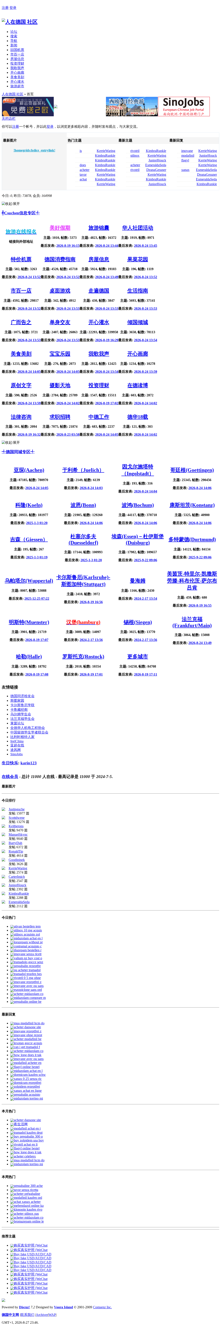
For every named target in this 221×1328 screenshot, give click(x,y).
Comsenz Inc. (102, 1307)
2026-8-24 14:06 (200, 488)
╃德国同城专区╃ (18, 452)
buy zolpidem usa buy (29, 1140)
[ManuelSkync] (3, 835)
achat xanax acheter (27, 1202)
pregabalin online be (27, 1001)
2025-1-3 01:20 (36, 523)
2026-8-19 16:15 (67, 245)
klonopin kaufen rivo (28, 1209)
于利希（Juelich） (83, 470)
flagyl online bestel (26, 1067)
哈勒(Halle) (29, 656)
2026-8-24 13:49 (106, 277)
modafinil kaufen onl (28, 1197)
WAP (52, 1315)
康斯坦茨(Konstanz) (192, 505)
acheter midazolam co (28, 994)
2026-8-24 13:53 (67, 308)
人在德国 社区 (12, 94)
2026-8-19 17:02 (106, 403)
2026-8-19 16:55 (200, 605)
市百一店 (17, 54)
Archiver (42, 1315)
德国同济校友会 (22, 696)
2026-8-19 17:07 (36, 640)
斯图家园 (17, 700)
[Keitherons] (3, 826)
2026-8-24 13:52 (29, 277)
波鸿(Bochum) (138, 505)
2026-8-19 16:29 (106, 340)
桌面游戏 (60, 290)
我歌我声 (17, 68)
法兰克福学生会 (22, 719)
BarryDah (15, 843)
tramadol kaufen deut (28, 1132)
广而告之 (21, 322)
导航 (13, 41)
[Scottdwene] (3, 818)
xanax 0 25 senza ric (28, 1079)
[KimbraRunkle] (3, 894)
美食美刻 (17, 77)
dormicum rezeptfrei (27, 1082)
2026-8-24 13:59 (145, 371)
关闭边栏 (9, 118)
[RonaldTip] (3, 852)
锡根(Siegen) (138, 622)
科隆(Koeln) (29, 505)
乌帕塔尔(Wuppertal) (29, 580)
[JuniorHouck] (3, 885)
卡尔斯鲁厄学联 (22, 705)
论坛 (13, 31)
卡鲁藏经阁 (19, 709)
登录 (12, 8)
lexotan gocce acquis (28, 1043)
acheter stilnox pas (26, 1213)
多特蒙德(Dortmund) (192, 539)
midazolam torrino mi (28, 1098)
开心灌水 (17, 81)
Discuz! (24, 1307)
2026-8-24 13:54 (145, 340)
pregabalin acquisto (27, 1094)
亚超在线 (17, 745)
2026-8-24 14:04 (145, 491)
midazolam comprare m (30, 998)
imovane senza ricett (27, 954)
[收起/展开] (11, 204)
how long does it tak (27, 1055)
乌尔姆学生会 (20, 714)
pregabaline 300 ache (28, 1186)
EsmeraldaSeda (155, 165)
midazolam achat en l (28, 938)
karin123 (29, 763)
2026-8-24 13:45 (145, 245)
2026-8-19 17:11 (145, 674)
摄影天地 (60, 385)
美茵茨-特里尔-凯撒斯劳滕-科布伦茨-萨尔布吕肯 (192, 580)
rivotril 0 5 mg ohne (27, 978)
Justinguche (17, 809)
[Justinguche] (3, 809)
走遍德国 (98, 290)
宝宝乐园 (60, 354)
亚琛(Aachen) (29, 470)
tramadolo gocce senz (28, 962)
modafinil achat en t (27, 1128)
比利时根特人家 (22, 737)
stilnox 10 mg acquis (28, 930)
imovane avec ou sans (29, 986)
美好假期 (60, 228)
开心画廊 (17, 72)
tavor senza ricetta (26, 1190)
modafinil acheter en (27, 1063)
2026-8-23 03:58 (67, 434)
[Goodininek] (3, 860)
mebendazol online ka (29, 1205)
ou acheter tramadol (27, 970)
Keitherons (16, 826)
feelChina (17, 741)
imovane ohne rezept (28, 1035)
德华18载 (137, 417)
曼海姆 (137, 580)
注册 (5, 8)
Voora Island (63, 1307)
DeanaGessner (156, 170)
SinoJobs (16, 754)
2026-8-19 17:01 (91, 674)
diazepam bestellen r (27, 950)
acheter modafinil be (27, 1039)
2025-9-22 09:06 (145, 560)
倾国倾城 (137, 322)
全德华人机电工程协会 (27, 728)
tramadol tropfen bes (28, 974)
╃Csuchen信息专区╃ (21, 213)
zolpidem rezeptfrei (27, 1086)
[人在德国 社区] (20, 22)
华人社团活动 (137, 228)
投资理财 (17, 63)
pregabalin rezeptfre (27, 966)
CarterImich (17, 876)
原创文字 (21, 385)
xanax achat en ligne (28, 1090)
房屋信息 (17, 59)
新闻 (13, 45)
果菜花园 (137, 259)
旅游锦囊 (98, 228)
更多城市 (137, 656)
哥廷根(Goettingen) (192, 470)
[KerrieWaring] (3, 868)
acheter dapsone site (27, 1027)
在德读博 (137, 385)
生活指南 (137, 290)
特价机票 (21, 259)
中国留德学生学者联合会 (29, 732)
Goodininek (17, 860)
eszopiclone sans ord (28, 990)
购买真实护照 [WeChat (30, 1245)
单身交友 (60, 322)
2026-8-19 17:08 (36, 674)
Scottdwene (17, 817)
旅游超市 (17, 86)
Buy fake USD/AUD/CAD (32, 1254)
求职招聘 (60, 417)
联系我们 (27, 1315)
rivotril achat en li (26, 1144)
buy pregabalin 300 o (28, 1136)
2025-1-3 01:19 (36, 557)
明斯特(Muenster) (29, 622)
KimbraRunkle (105, 155)
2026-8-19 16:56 (91, 602)
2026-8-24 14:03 (91, 488)
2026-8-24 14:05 (29, 371)
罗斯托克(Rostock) (83, 656)
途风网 (15, 750)
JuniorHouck (157, 160)
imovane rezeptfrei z (27, 982)
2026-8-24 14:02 (67, 403)
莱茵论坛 (17, 723)
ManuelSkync (18, 834)
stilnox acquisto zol (27, 934)
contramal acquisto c (28, 946)
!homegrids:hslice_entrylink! (34, 150)
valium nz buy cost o (28, 958)
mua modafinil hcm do (29, 1023)
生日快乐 (10, 763)
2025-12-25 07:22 (36, 598)
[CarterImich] (3, 877)
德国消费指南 (60, 259)
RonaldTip (16, 851)
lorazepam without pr (28, 942)
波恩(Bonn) (83, 505)
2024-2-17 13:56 (91, 640)
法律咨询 (21, 417)
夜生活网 (21, 1124)
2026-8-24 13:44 (106, 245)
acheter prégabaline (27, 1194)
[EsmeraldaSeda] (3, 902)
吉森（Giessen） (29, 539)
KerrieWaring (106, 151)
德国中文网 (10, 1315)
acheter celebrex (25, 1156)
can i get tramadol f (27, 1047)
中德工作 (98, 417)
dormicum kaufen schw (30, 1074)
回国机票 (17, 50)
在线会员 (10, 776)
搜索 (13, 36)
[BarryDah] (3, 843)
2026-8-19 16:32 (29, 434)
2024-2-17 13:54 (145, 598)
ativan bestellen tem (27, 926)
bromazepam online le (29, 1221)
